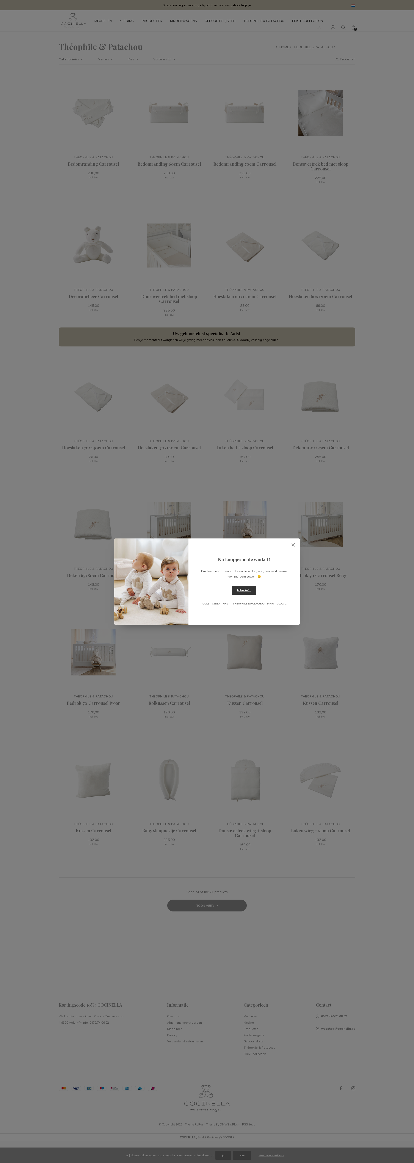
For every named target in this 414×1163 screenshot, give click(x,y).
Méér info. (244, 590)
